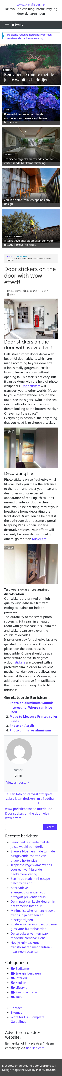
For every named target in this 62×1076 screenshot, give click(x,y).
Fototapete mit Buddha (46, 796)
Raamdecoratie (26, 992)
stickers (20, 662)
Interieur (7, 70)
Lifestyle (21, 987)
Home (18, 24)
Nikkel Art (39, 539)
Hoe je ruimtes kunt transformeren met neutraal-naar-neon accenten (31, 947)
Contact (16, 1008)
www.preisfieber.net (31, 4)
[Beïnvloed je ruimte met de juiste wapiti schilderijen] (30, 64)
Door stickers (31, 386)
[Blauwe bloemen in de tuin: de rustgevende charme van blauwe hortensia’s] (31, 103)
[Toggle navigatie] (7, 24)
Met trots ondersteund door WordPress (28, 1066)
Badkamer (23, 968)
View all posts (16, 782)
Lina (12, 294)
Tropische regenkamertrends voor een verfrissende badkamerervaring (29, 161)
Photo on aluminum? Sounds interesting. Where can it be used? (32, 707)
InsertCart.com (46, 1070)
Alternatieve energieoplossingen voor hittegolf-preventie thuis (28, 243)
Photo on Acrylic (22, 725)
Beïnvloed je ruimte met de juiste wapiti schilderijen (29, 77)
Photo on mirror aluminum (30, 730)
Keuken (21, 983)
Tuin (7, 110)
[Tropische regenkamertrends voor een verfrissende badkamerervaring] (31, 144)
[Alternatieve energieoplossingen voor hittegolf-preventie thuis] (31, 226)
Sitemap (16, 1012)
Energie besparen (13, 236)
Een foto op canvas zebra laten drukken (21, 796)
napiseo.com (35, 1048)
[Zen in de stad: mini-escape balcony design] (31, 185)
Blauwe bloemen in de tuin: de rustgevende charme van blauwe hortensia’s (25, 118)
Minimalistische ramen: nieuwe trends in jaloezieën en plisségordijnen (33, 915)
